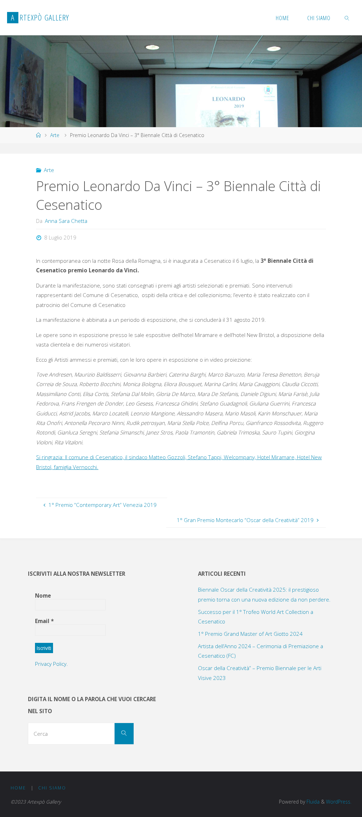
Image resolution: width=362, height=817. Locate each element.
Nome (43, 595)
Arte (54, 135)
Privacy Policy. (51, 663)
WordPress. (338, 801)
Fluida (312, 801)
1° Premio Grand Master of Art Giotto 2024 (250, 633)
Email (44, 620)
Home (18, 788)
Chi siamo (52, 788)
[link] (347, 17)
